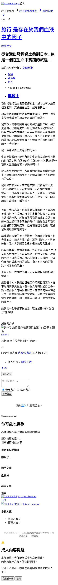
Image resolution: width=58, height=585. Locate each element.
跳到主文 (6, 46)
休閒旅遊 (28, 67)
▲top (4, 367)
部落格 (11, 78)
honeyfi (5, 334)
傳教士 (13, 96)
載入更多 (7, 374)
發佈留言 (7, 393)
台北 (3, 500)
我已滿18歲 (8, 578)
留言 (29, 352)
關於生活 (26, 362)
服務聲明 (35, 536)
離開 (18, 578)
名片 (10, 82)
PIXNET (15, 533)
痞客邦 (22, 352)
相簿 (10, 74)
